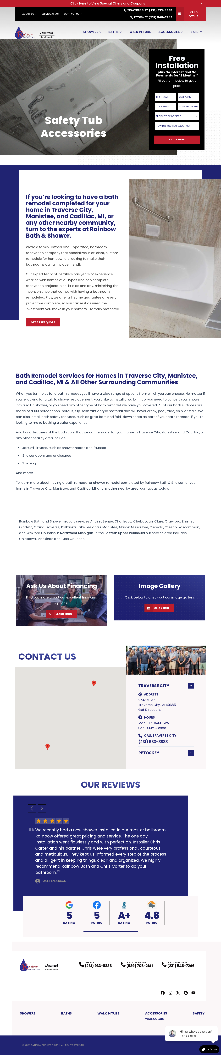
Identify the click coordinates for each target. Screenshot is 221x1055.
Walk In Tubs (140, 32)
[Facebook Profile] (163, 993)
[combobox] (177, 116)
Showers (90, 32)
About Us (28, 13)
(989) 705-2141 (139, 966)
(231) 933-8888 (153, 742)
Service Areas (50, 13)
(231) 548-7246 (180, 966)
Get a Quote (193, 13)
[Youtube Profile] (193, 993)
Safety (196, 32)
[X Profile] (178, 993)
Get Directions (149, 709)
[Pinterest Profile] (186, 993)
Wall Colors (155, 1019)
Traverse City (153, 686)
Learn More (64, 614)
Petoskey (148, 753)
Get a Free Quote (43, 322)
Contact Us (71, 13)
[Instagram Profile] (170, 993)
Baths (113, 32)
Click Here (162, 608)
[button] (47, 747)
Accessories (169, 32)
